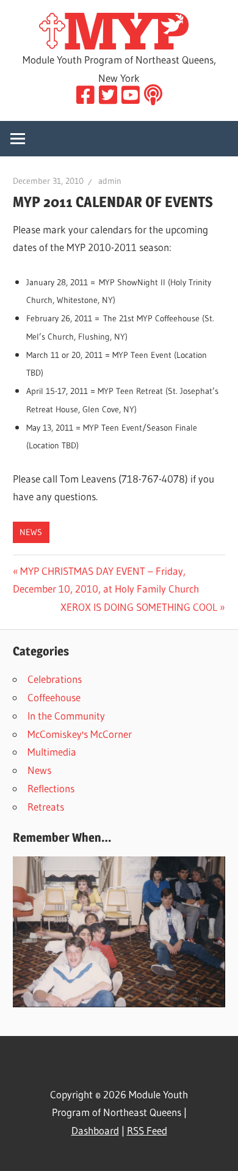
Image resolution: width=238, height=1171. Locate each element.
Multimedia (51, 751)
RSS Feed (147, 1130)
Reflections (50, 788)
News (31, 532)
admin (109, 180)
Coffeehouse (54, 697)
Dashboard (95, 1130)
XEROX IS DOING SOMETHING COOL (138, 606)
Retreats (45, 806)
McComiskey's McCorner (79, 734)
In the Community (66, 715)
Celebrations (54, 679)
